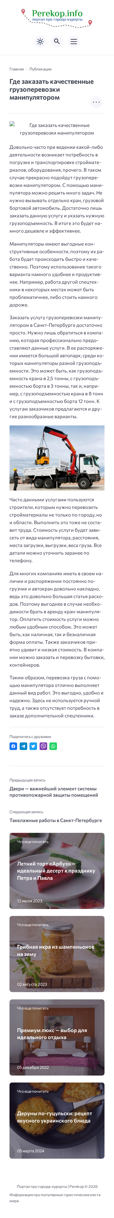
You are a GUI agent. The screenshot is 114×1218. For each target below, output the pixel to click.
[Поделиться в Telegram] (23, 746)
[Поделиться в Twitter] (33, 746)
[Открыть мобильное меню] (74, 42)
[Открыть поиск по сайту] (57, 42)
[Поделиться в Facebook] (13, 746)
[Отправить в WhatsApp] (53, 746)
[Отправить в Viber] (43, 746)
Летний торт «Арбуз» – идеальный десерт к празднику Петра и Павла (56, 870)
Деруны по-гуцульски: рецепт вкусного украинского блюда (54, 1116)
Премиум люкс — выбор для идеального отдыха (52, 1033)
